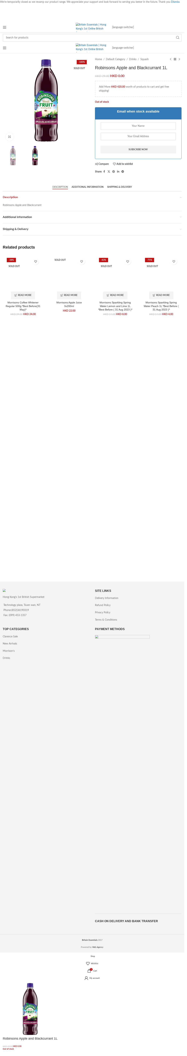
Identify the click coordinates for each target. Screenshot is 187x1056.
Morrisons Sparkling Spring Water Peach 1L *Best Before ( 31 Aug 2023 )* (161, 544)
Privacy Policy (102, 612)
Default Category (115, 59)
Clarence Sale (10, 636)
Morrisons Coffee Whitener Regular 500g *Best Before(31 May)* (23, 544)
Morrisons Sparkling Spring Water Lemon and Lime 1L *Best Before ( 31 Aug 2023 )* (115, 544)
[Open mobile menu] (4, 27)
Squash (144, 59)
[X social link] (108, 171)
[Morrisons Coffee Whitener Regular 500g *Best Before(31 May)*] (23, 393)
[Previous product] (170, 59)
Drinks (132, 59)
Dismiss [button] (175, 2)
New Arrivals (10, 643)
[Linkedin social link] (118, 171)
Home (98, 59)
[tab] (60, 187)
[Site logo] (92, 27)
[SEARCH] (178, 38)
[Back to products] (175, 59)
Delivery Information (106, 598)
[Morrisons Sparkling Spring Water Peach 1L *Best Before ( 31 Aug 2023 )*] (161, 393)
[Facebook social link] (104, 171)
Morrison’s (9, 651)
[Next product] (179, 59)
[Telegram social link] (122, 171)
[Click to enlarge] (9, 137)
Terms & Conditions (106, 620)
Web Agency (97, 947)
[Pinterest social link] (113, 171)
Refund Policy (102, 605)
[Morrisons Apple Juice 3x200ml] (69, 393)
